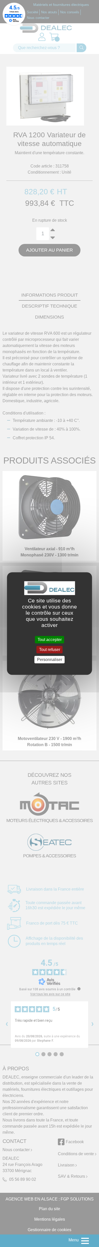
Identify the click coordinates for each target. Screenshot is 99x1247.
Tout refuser (49, 649)
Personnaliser (49, 659)
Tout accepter (50, 639)
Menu (74, 1240)
